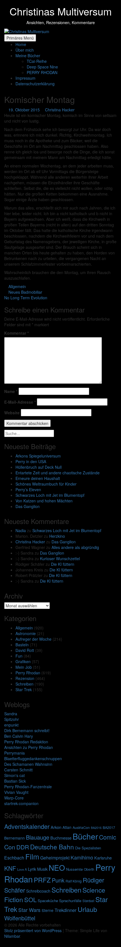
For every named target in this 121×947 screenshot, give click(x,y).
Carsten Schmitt (18, 770)
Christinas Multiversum (61, 11)
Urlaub (87, 909)
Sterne (47, 910)
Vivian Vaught (16, 792)
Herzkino (57, 536)
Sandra (10, 713)
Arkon (56, 827)
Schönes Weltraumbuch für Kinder (46, 484)
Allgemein (24, 628)
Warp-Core (14, 798)
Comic (107, 837)
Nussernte (74, 869)
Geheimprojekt (55, 857)
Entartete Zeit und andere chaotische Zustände (57, 472)
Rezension (24, 678)
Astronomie (25, 633)
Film (32, 856)
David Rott (24, 650)
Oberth (89, 869)
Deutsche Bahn (52, 846)
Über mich (24, 50)
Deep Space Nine (42, 67)
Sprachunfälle (70, 900)
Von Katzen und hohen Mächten (44, 501)
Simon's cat (14, 775)
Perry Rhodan (27, 672)
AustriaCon (81, 827)
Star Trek (23, 689)
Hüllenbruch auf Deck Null (38, 467)
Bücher (85, 836)
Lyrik (32, 869)
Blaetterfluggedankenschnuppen (33, 758)
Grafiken (23, 661)
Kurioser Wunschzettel (60, 558)
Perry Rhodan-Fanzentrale (28, 786)
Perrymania (14, 753)
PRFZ (42, 879)
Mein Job (23, 667)
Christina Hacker (30, 541)
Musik (42, 869)
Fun (19, 656)
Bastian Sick (15, 781)
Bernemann (14, 838)
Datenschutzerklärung (35, 83)
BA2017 (109, 827)
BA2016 (96, 828)
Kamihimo (82, 857)
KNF (10, 868)
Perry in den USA (30, 461)
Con (9, 846)
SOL (30, 899)
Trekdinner (66, 910)
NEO (57, 867)
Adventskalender (27, 826)
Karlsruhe (103, 858)
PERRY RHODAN (42, 72)
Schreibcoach (38, 891)
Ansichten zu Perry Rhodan (28, 747)
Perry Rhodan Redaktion (26, 741)
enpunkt (11, 725)
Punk (58, 880)
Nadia (20, 530)
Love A (22, 869)
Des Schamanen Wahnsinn (28, 764)
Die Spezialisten (88, 848)
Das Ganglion (27, 506)
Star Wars (29, 909)
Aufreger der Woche (33, 639)
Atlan (66, 827)
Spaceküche (48, 900)
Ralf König (74, 881)
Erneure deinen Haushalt (37, 478)
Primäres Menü (20, 38)
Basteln (22, 644)
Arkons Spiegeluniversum (38, 456)
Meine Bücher (27, 55)
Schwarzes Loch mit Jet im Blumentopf (49, 495)
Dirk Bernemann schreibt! (27, 730)
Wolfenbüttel (19, 918)
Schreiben (24, 684)
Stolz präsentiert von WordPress (33, 930)
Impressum (25, 78)
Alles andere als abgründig (75, 547)
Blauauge (37, 837)
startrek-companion (21, 803)
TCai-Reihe (37, 61)
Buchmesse (60, 838)
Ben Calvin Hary (18, 736)
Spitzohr (11, 719)
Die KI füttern (62, 564)
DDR (22, 847)
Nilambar (12, 936)
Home (20, 44)
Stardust (88, 900)
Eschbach (14, 857)
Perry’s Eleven (28, 489)
